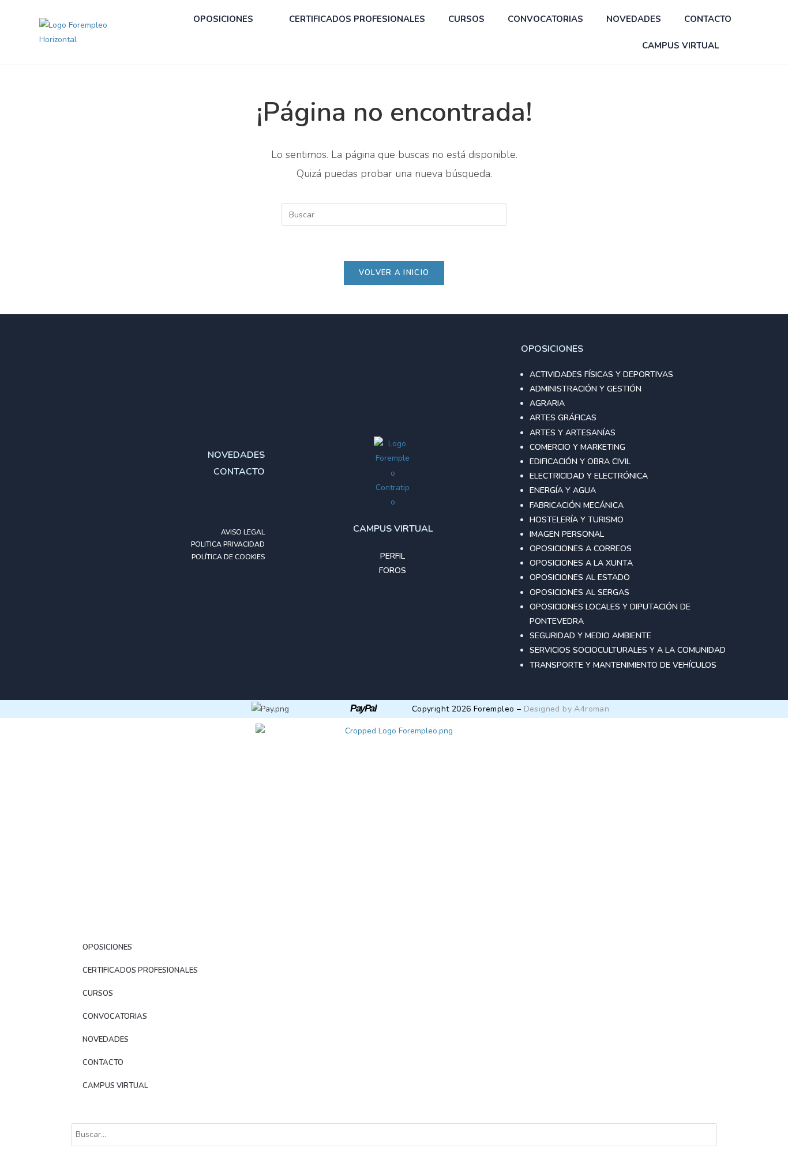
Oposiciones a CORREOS (581, 548)
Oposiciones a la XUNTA (581, 563)
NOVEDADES (633, 19)
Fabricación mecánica (577, 505)
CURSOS (466, 19)
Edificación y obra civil (580, 461)
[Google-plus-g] (230, 503)
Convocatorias (545, 19)
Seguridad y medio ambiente (590, 635)
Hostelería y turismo (577, 519)
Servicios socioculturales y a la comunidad (628, 650)
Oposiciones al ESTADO (580, 577)
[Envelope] (253, 503)
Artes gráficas (563, 417)
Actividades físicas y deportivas (601, 374)
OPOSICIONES (223, 19)
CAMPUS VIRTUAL (680, 45)
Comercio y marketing (577, 447)
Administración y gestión (585, 388)
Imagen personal (567, 534)
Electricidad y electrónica (589, 475)
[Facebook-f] (207, 503)
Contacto (707, 19)
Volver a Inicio (394, 273)
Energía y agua (563, 490)
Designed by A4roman (567, 708)
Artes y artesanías (573, 432)
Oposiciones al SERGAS (579, 592)
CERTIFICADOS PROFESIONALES (357, 19)
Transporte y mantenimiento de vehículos (623, 665)
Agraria (547, 403)
